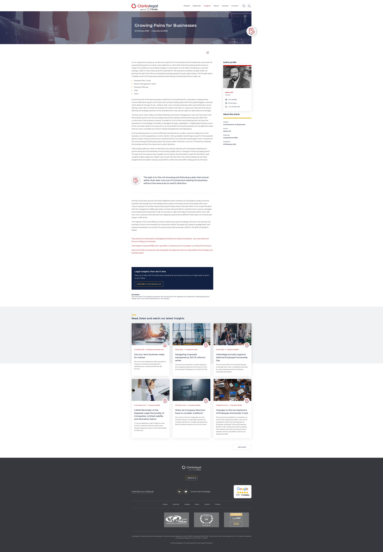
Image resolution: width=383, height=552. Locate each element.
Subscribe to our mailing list (143, 491)
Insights (207, 6)
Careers (225, 6)
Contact (234, 6)
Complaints (209, 543)
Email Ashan (232, 103)
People (187, 6)
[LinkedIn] (179, 491)
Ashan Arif (227, 131)
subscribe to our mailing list (149, 284)
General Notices (190, 543)
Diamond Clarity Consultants (180, 239)
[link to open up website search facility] (244, 6)
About (216, 6)
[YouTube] (185, 491)
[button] (242, 491)
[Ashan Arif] (237, 77)
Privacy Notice (200, 543)
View (232, 99)
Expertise (197, 6)
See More (242, 447)
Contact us (191, 478)
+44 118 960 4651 (234, 107)
